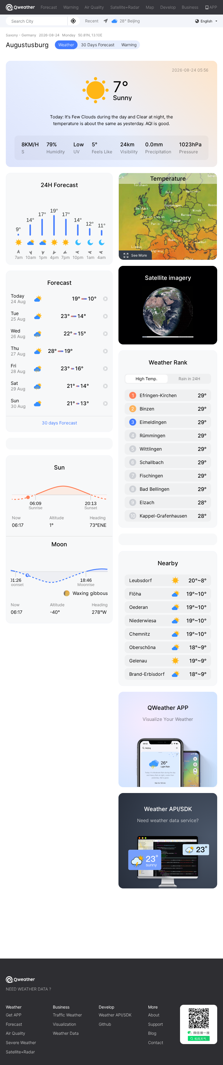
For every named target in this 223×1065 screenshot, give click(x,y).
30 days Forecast (59, 423)
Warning (70, 7)
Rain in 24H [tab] (189, 378)
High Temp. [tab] (146, 378)
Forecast (49, 7)
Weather (66, 44)
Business (190, 7)
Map (150, 7)
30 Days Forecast (97, 44)
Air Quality (94, 7)
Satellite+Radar (124, 7)
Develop (168, 7)
